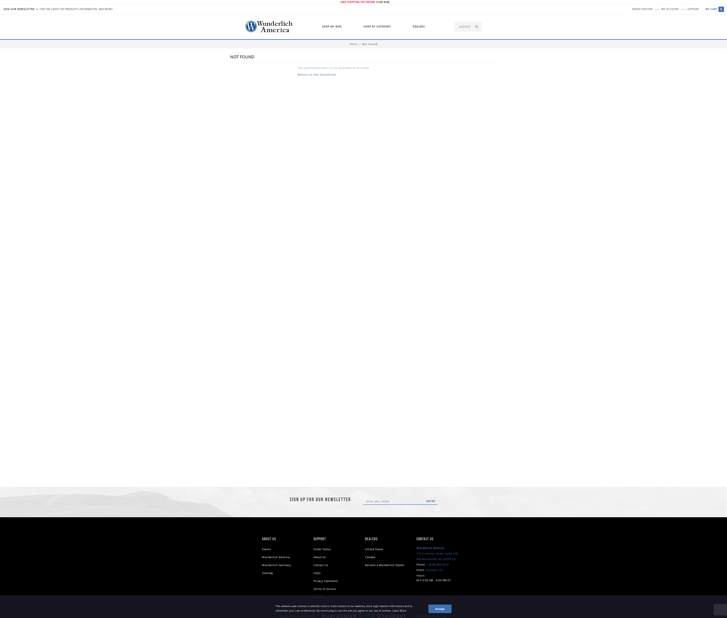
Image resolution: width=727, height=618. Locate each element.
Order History (642, 9)
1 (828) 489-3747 (438, 564)
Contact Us (321, 565)
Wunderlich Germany (276, 565)
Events (266, 549)
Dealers (419, 26)
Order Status (322, 549)
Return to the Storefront (317, 75)
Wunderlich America (276, 557)
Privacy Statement (326, 581)
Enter (430, 501)
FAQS (317, 573)
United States (374, 549)
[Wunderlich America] (269, 26)
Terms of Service (325, 589)
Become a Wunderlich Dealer (384, 565)
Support (693, 9)
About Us (320, 557)
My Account (670, 9)
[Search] (477, 27)
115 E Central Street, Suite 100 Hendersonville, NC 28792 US (437, 553)
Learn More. (399, 610)
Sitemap (267, 573)
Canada (370, 557)
